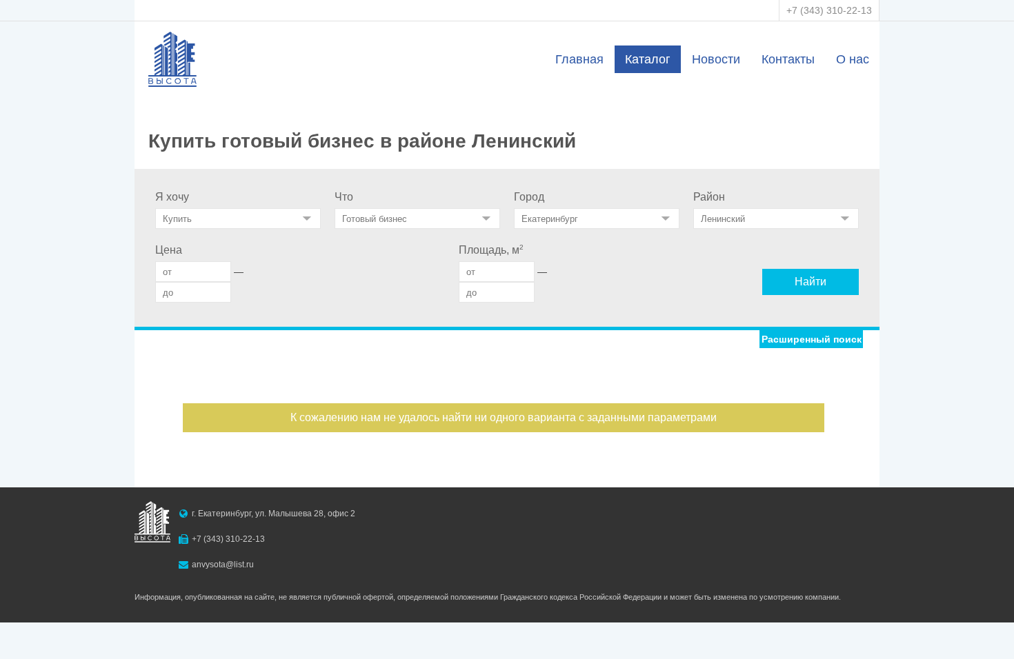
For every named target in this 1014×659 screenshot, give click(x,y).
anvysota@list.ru (223, 564)
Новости (716, 59)
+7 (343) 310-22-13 (829, 10)
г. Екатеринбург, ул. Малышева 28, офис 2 (273, 513)
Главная (579, 59)
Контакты (788, 59)
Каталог (647, 59)
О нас (852, 59)
